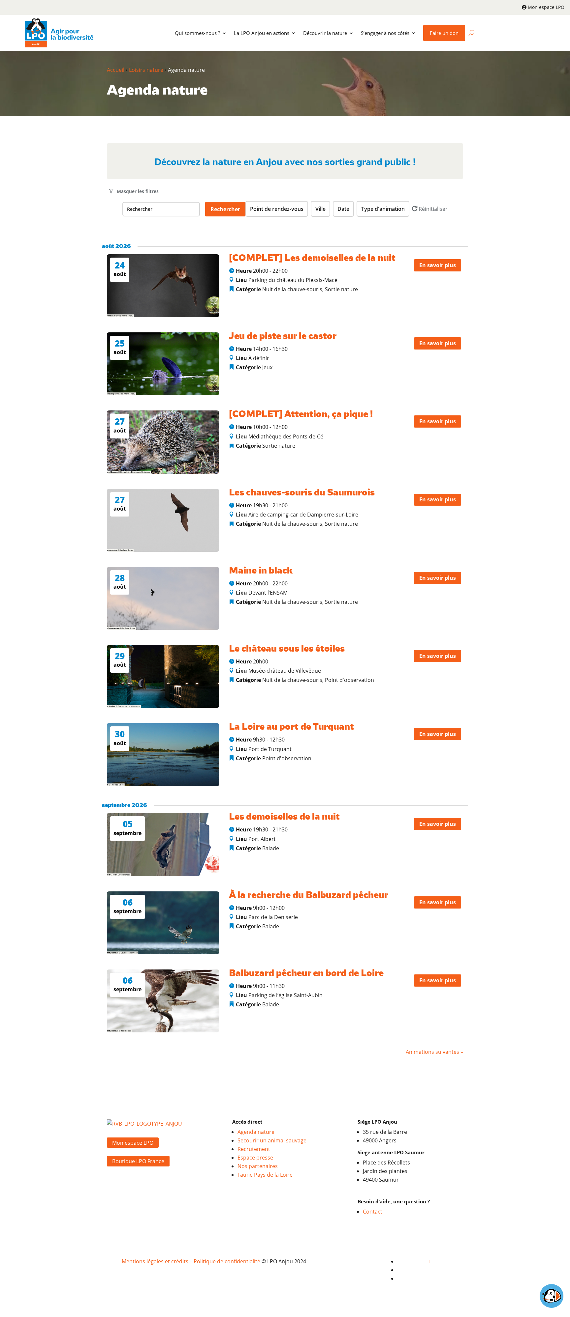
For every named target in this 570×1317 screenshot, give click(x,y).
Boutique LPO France (138, 1161)
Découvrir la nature (325, 33)
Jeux (267, 367)
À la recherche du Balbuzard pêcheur (308, 895)
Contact (372, 1211)
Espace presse (255, 1157)
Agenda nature (256, 1131)
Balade (270, 848)
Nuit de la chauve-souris (292, 289)
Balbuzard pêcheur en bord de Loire (306, 973)
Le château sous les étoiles (287, 649)
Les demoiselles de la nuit (284, 817)
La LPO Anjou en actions (261, 33)
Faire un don (444, 33)
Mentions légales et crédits (155, 1261)
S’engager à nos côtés (385, 33)
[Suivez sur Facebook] (430, 1261)
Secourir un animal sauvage (272, 1140)
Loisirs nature (146, 69)
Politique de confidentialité (227, 1261)
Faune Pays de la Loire (265, 1174)
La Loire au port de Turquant (291, 727)
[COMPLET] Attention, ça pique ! (301, 414)
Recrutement (254, 1149)
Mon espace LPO (546, 7)
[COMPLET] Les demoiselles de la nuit (312, 258)
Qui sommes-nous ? (197, 33)
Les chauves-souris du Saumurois (302, 493)
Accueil (115, 69)
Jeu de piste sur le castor (282, 336)
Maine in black (261, 571)
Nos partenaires (258, 1166)
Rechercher (225, 209)
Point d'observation (349, 680)
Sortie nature (341, 289)
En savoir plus (437, 265)
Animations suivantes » (434, 1051)
